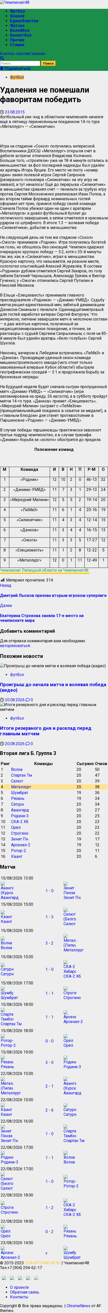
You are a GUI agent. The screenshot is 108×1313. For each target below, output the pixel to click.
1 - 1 (49, 993)
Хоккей (17, 16)
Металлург (21, 786)
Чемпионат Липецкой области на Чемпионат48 (44, 570)
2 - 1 (49, 1086)
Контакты (19, 1297)
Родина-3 (20, 815)
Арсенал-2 (20, 844)
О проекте (19, 1287)
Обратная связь (24, 1292)
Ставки (17, 44)
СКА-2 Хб (19, 821)
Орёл (16, 827)
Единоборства (24, 20)
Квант (16, 856)
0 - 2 (49, 1231)
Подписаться (17, 68)
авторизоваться (15, 645)
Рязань (17, 798)
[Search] (2, 58)
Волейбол (19, 30)
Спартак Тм (21, 775)
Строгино (19, 833)
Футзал (17, 25)
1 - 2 (49, 1207)
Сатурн (17, 804)
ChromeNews (78, 1305)
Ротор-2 (18, 850)
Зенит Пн (19, 839)
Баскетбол (20, 35)
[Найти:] (20, 63)
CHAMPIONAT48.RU (43, 1263)
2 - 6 (49, 1110)
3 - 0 (49, 1062)
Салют (17, 781)
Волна (16, 769)
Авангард (20, 810)
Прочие (17, 40)
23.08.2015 (15, 112)
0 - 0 (49, 1041)
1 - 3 (49, 917)
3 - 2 (49, 943)
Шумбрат (19, 792)
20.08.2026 (15, 699)
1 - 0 (49, 890)
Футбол (17, 11)
